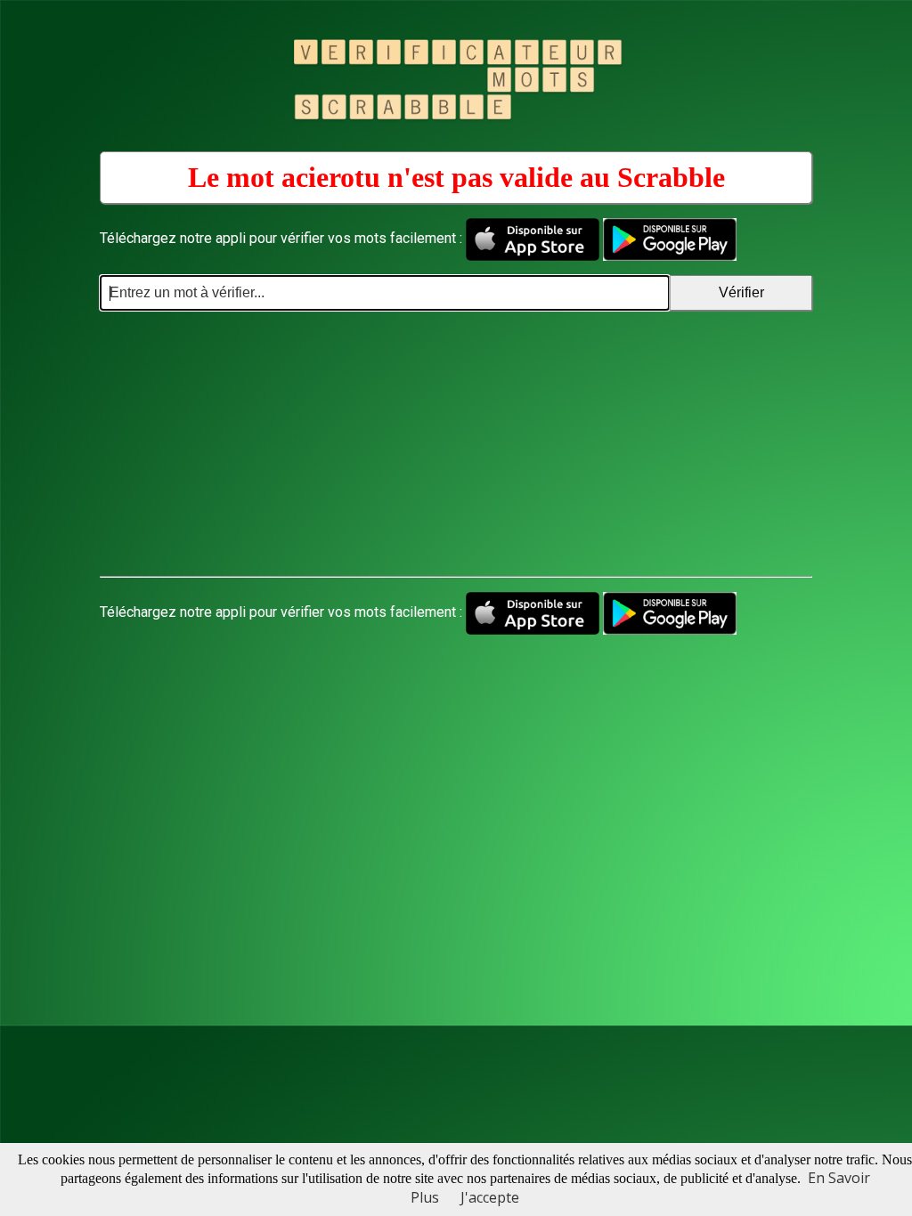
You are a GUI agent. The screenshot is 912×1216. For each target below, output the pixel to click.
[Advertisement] (456, 444)
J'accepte (489, 1197)
